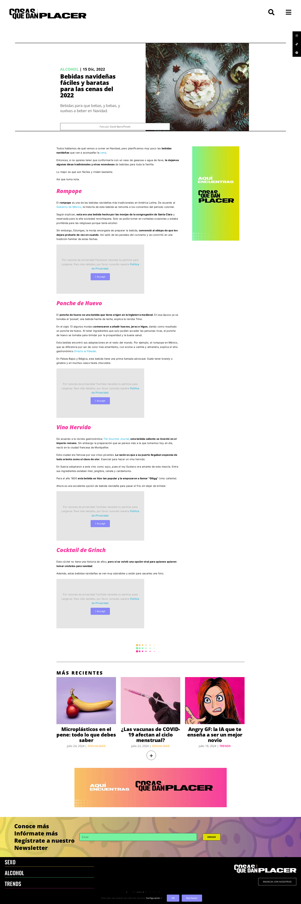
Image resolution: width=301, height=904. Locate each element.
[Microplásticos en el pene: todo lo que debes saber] (86, 700)
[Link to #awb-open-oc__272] (271, 12)
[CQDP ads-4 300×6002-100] (215, 147)
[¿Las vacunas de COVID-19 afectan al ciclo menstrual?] (150, 700)
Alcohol (69, 69)
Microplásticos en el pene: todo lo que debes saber (86, 734)
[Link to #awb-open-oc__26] (288, 12)
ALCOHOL (14, 873)
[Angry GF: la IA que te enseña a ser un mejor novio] (215, 700)
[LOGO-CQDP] (47, 9)
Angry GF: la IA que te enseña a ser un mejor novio (214, 734)
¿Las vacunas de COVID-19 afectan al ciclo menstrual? (150, 734)
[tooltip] (297, 35)
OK (173, 898)
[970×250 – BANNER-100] (150, 769)
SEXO (10, 862)
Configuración (153, 898)
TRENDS (13, 884)
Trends (225, 746)
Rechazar (192, 898)
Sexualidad (97, 746)
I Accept (100, 276)
